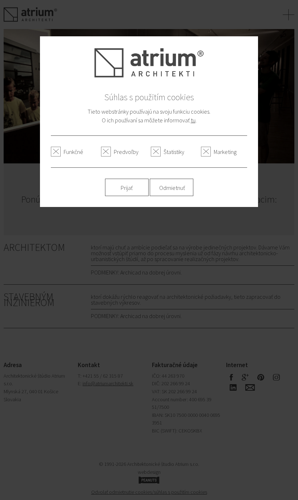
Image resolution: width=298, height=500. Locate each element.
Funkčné (73, 151)
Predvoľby (126, 151)
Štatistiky (174, 151)
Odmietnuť (172, 187)
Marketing (225, 151)
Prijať (127, 187)
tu (193, 120)
